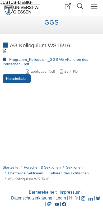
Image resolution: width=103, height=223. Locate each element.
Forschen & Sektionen (42, 167)
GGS (51, 22)
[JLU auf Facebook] (64, 204)
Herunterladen (16, 79)
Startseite (10, 167)
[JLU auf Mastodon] (50, 204)
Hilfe (73, 198)
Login (61, 198)
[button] (68, 6)
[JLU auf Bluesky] (98, 198)
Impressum (70, 192)
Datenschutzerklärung (31, 198)
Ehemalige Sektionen (25, 173)
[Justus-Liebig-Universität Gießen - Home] (25, 8)
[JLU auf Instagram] (83, 198)
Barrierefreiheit (43, 192)
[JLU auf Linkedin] (91, 198)
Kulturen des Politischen (69, 173)
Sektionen (74, 167)
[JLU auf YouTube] (57, 204)
